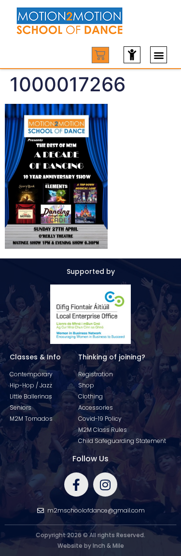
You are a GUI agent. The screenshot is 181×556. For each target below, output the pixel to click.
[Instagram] (105, 484)
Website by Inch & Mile (90, 546)
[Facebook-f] (76, 484)
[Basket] (100, 55)
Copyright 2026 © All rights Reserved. (90, 535)
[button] (158, 54)
